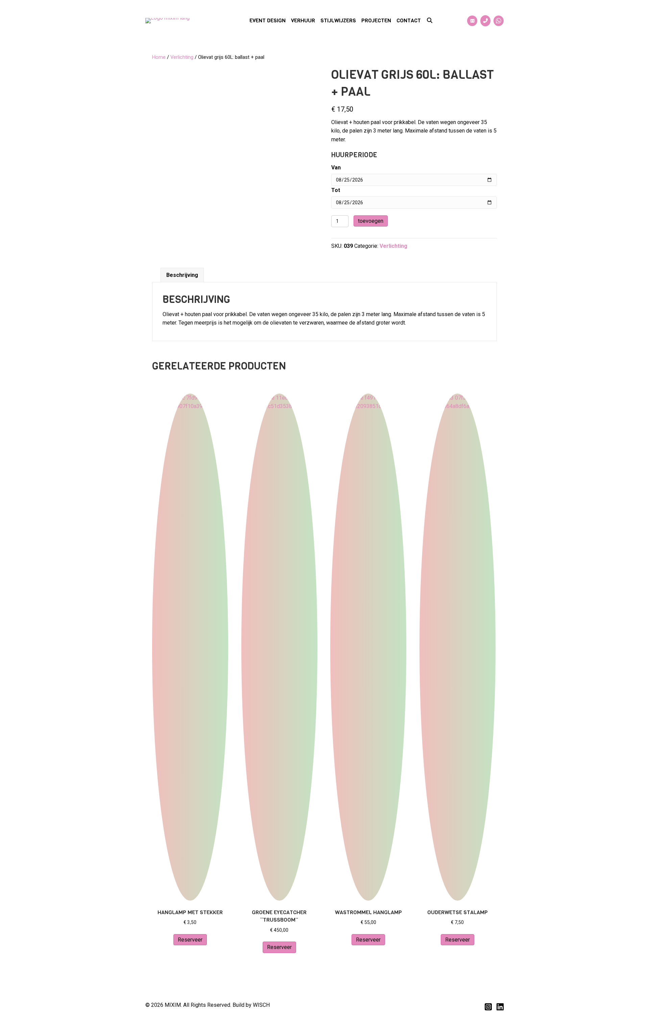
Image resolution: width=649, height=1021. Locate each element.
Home (159, 57)
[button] (430, 20)
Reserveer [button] (190, 939)
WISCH (261, 1005)
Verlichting (181, 57)
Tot (335, 190)
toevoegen (370, 221)
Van (336, 167)
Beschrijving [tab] (182, 275)
